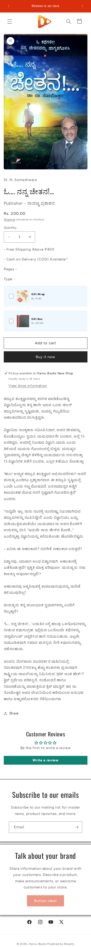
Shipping (9, 219)
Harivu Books (37, 943)
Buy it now (45, 357)
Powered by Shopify (60, 943)
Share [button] (14, 713)
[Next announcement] (82, 6)
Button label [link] (45, 901)
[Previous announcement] (8, 6)
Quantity (10, 228)
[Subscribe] (76, 827)
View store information (27, 386)
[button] (9, 21)
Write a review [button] (45, 760)
